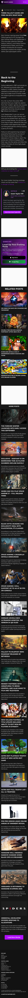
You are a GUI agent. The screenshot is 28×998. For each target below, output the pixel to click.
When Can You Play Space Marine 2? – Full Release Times (12, 493)
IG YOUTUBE (4, 985)
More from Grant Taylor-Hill (12, 212)
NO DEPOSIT (4, 980)
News (14, 10)
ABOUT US (3, 962)
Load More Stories (14, 937)
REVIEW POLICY (5, 968)
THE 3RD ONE (19, 991)
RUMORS (3, 957)
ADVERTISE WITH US (6, 966)
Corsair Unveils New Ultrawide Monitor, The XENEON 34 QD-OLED (12, 620)
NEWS (2, 955)
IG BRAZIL (3, 974)
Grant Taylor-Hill (7, 10)
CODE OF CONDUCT (6, 970)
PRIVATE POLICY (5, 967)
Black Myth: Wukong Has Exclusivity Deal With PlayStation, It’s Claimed (12, 526)
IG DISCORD (4, 988)
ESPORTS (3, 975)
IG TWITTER (3, 984)
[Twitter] (22, 191)
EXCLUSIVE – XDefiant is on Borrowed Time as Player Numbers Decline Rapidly (12, 461)
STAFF (2, 964)
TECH (2, 976)
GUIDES (3, 958)
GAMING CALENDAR (6, 977)
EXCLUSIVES (4, 956)
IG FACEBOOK (4, 986)
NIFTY (10, 991)
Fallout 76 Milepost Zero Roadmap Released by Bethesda (12, 654)
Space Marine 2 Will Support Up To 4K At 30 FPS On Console (13, 588)
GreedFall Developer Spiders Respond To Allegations (11, 920)
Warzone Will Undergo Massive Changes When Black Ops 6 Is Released (12, 855)
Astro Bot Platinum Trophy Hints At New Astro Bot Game (13, 758)
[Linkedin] (23, 191)
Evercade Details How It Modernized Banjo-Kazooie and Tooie (12, 353)
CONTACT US (4, 965)
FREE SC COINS (4, 979)
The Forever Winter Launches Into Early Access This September (13, 428)
